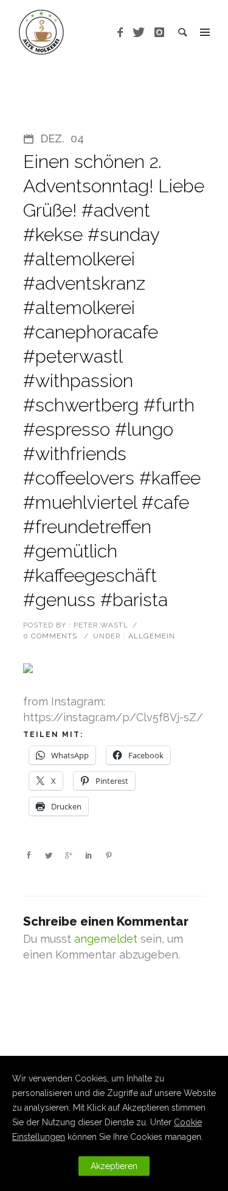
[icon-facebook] (123, 32)
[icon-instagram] (159, 32)
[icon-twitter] (142, 32)
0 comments (50, 636)
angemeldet (105, 938)
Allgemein (150, 636)
